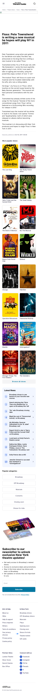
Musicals (19, 489)
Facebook (26, 657)
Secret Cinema (7, 663)
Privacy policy (7, 638)
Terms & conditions (9, 629)
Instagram (26, 660)
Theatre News (11, 10)
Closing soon (19, 502)
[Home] (19, 3)
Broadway (19, 477)
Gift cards (23, 639)
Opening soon (24, 626)
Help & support (7, 619)
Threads (25, 666)
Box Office (6, 666)
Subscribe (19, 589)
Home (4, 10)
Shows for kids (19, 508)
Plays (22, 623)
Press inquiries (7, 623)
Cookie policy (7, 641)
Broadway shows (26, 613)
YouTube (26, 673)
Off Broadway (19, 483)
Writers (4, 626)
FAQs (4, 616)
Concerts (18, 496)
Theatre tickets (25, 636)
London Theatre (7, 657)
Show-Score (6, 660)
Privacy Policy (25, 594)
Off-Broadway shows (27, 616)
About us (5, 613)
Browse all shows (19, 381)
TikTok (25, 663)
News (18, 10)
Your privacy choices (6, 633)
